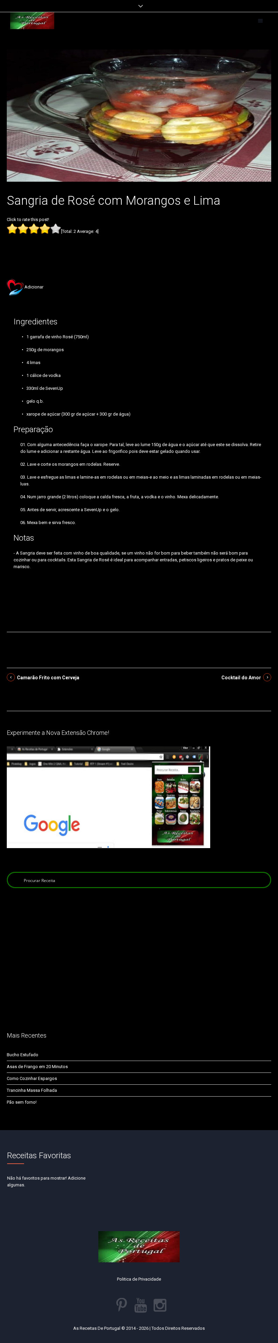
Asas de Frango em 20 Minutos (37, 1066)
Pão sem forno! (22, 1102)
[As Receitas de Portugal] (32, 20)
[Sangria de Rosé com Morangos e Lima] (139, 115)
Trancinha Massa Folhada (32, 1090)
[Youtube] (140, 1305)
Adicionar (33, 286)
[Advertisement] (139, 246)
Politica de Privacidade (139, 1279)
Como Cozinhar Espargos (32, 1078)
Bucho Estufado (22, 1054)
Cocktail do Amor (241, 677)
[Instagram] (160, 1305)
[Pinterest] (121, 1305)
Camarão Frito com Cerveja (48, 677)
